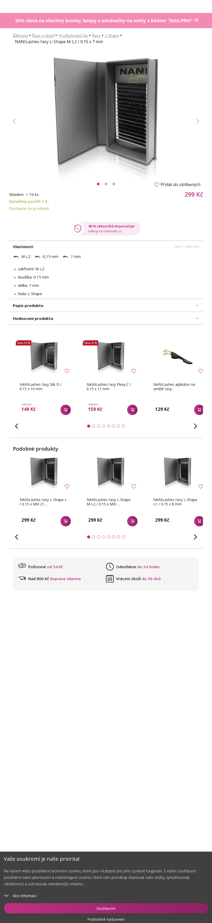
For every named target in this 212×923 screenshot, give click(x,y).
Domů (22, 35)
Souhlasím (106, 908)
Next (198, 121)
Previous (14, 121)
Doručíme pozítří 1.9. (28, 201)
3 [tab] (113, 184)
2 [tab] (106, 184)
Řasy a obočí (43, 35)
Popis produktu (28, 305)
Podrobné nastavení (106, 919)
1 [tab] (98, 184)
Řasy (96, 35)
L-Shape (112, 35)
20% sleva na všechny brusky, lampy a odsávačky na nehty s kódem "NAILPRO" (104, 20)
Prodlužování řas (73, 35)
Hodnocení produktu (33, 318)
